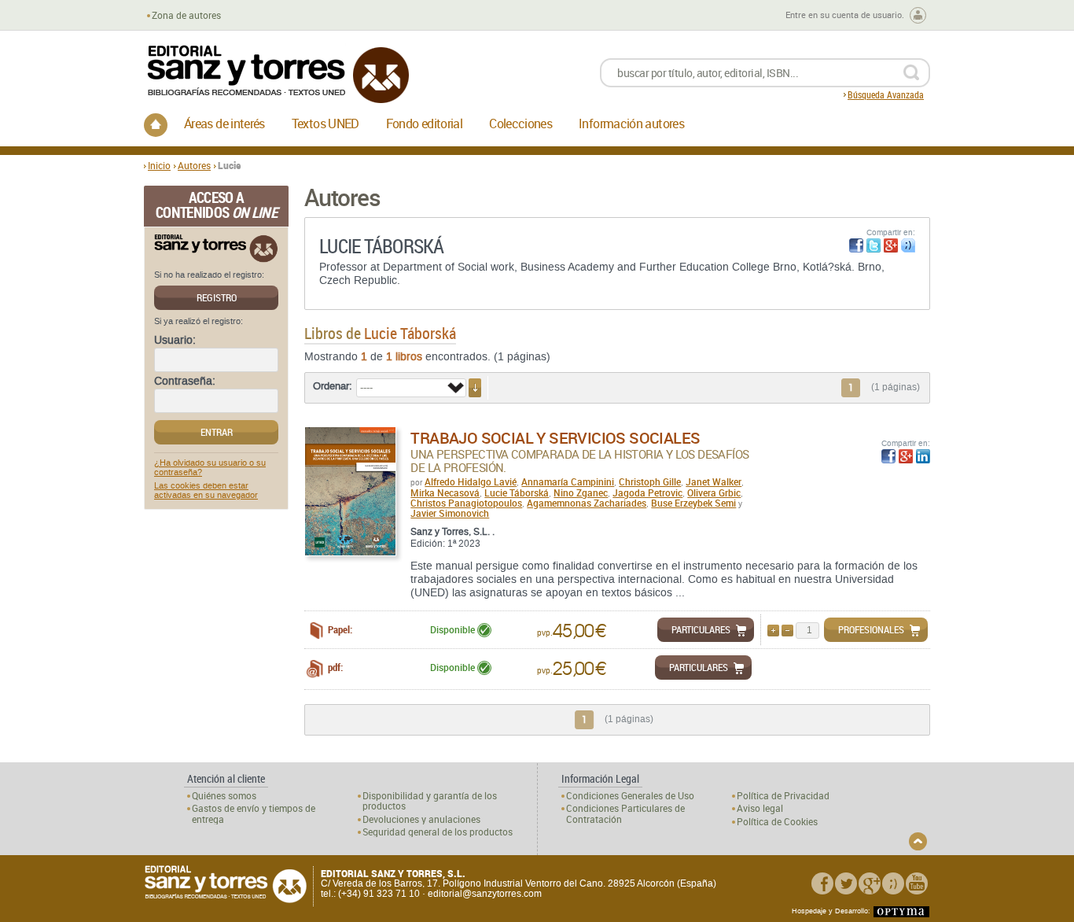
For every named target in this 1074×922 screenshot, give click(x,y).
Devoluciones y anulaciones (421, 819)
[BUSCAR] (910, 72)
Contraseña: (184, 381)
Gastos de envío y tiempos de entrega (253, 813)
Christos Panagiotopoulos (466, 502)
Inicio (159, 165)
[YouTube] (917, 883)
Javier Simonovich (449, 513)
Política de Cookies (777, 822)
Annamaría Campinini (567, 481)
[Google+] (870, 883)
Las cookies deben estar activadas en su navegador (206, 490)
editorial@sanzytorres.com (485, 893)
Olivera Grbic (714, 492)
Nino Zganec (581, 492)
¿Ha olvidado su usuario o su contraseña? (210, 468)
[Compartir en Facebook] (856, 245)
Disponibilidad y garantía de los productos (429, 801)
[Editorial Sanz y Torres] (277, 74)
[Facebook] (822, 883)
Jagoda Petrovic (647, 492)
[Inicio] (155, 125)
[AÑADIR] (773, 630)
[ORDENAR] (475, 387)
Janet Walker (713, 481)
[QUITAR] (787, 630)
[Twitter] (846, 883)
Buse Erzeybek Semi (693, 502)
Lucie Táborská (516, 492)
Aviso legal (760, 808)
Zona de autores (186, 15)
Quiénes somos (224, 796)
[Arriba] (918, 841)
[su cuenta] (918, 15)
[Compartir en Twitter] (873, 245)
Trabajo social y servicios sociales (555, 437)
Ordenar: (332, 386)
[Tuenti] (893, 883)
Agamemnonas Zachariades (586, 502)
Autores (194, 165)
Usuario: (175, 340)
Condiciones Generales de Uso (630, 796)
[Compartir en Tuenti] (908, 245)
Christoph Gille (650, 481)
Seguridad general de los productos (437, 832)
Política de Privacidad (783, 796)
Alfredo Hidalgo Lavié (471, 481)
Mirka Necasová (445, 492)
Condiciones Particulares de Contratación (625, 813)
